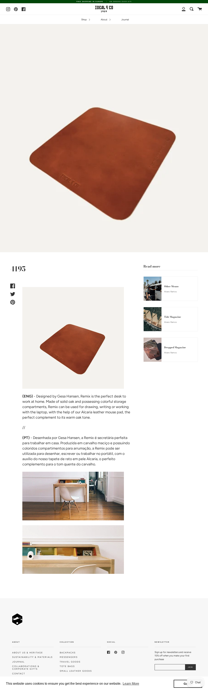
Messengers (69, 657)
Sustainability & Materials (32, 657)
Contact (18, 673)
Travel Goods (70, 661)
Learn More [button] (131, 683)
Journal (125, 19)
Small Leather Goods (76, 671)
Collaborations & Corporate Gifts (25, 667)
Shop (84, 19)
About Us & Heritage (27, 652)
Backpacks (68, 652)
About (104, 19)
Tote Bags (67, 666)
